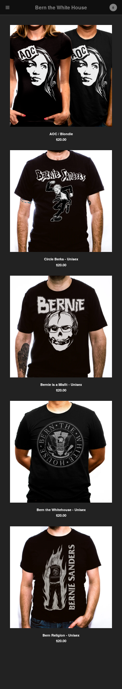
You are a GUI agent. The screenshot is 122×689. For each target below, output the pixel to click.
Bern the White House (61, 7)
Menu (7, 7)
